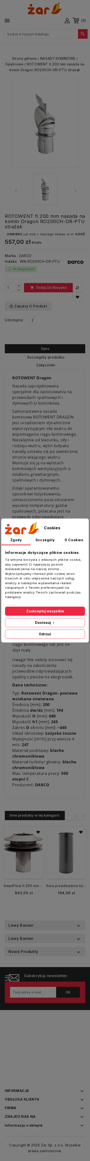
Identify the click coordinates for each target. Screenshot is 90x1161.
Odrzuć (45, 634)
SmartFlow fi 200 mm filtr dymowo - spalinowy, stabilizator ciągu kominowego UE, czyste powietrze (24, 886)
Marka (10, 256)
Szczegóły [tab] (45, 540)
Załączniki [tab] (45, 365)
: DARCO (24, 256)
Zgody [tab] (16, 540)
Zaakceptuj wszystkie (45, 611)
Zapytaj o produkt (28, 306)
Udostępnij (32, 320)
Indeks (11, 261)
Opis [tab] (45, 348)
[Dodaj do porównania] (77, 287)
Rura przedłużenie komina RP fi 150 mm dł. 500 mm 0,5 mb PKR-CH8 (66, 886)
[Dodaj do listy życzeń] (77, 297)
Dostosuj (43, 623)
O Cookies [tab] (74, 540)
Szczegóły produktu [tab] (46, 357)
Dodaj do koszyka (48, 287)
